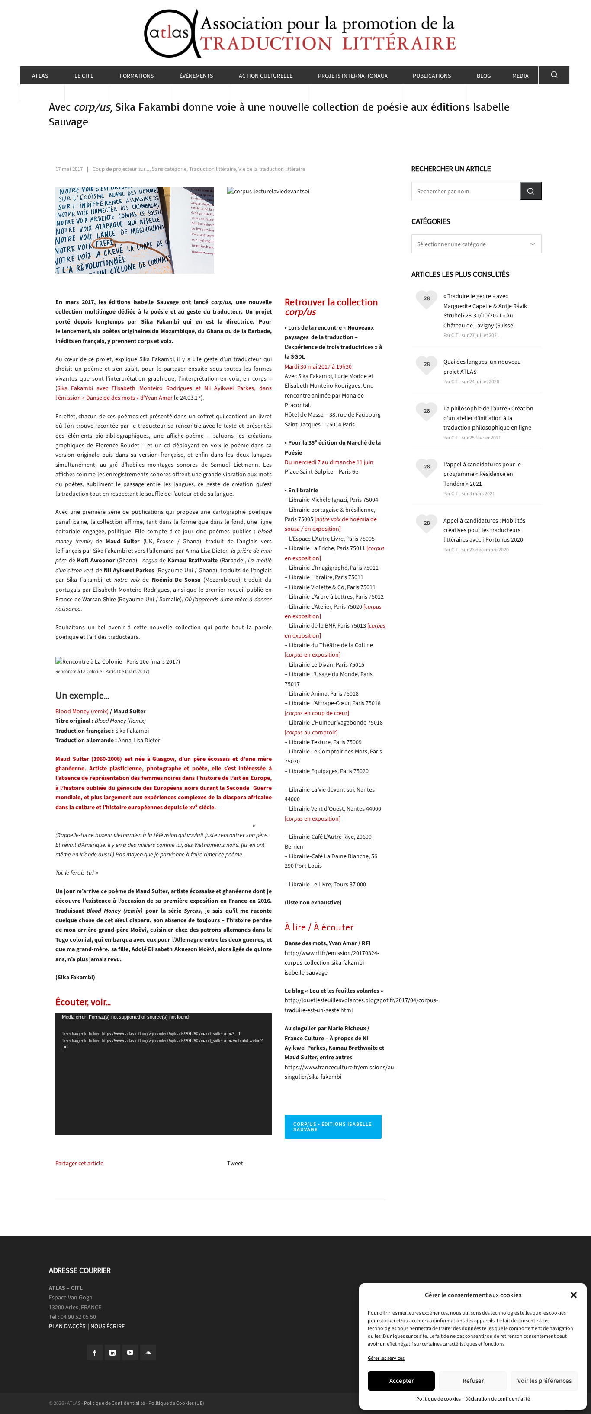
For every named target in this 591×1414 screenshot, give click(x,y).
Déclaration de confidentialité (497, 1398)
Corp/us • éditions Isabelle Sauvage (332, 1127)
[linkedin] (112, 1352)
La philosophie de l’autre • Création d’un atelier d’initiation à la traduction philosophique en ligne (488, 418)
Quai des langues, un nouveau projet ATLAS (482, 366)
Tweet (235, 1163)
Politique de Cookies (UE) (176, 1403)
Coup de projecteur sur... (121, 169)
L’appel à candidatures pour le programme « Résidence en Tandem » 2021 (482, 474)
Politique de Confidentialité (114, 1403)
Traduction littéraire (212, 169)
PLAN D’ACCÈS (68, 1326)
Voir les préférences (544, 1380)
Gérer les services (386, 1358)
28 (427, 298)
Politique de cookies (438, 1398)
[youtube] (130, 1352)
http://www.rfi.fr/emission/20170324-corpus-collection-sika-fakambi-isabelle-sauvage (332, 963)
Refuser (473, 1380)
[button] (573, 1295)
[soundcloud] (148, 1352)
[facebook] (95, 1352)
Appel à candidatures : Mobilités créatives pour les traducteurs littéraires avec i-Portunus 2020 (484, 530)
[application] (163, 1074)
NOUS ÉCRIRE (107, 1326)
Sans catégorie (169, 169)
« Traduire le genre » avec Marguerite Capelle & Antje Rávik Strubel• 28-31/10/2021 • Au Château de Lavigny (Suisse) (485, 310)
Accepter (401, 1380)
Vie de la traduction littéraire (271, 169)
